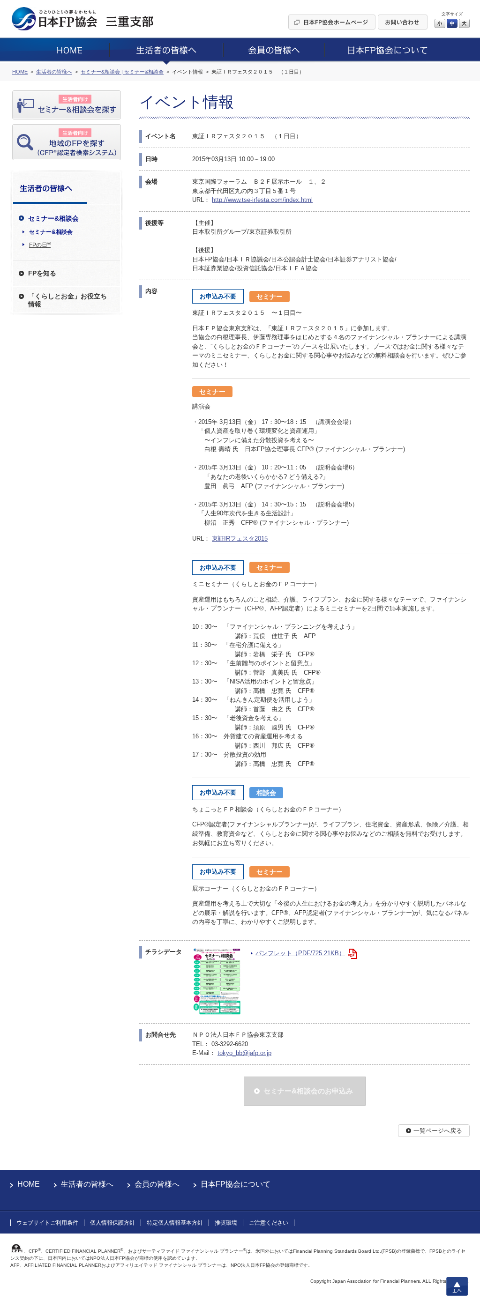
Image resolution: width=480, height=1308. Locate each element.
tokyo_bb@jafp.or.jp (244, 1052)
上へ (457, 1286)
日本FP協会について (235, 1184)
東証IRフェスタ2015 (240, 538)
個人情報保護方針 (112, 1222)
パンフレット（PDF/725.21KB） (300, 953)
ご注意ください (268, 1222)
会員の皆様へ (157, 1184)
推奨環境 (226, 1222)
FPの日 (40, 244)
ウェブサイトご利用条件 (47, 1222)
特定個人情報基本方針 (175, 1222)
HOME (28, 1184)
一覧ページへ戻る (437, 1130)
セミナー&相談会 (51, 232)
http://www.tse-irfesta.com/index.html (262, 199)
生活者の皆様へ (87, 1184)
